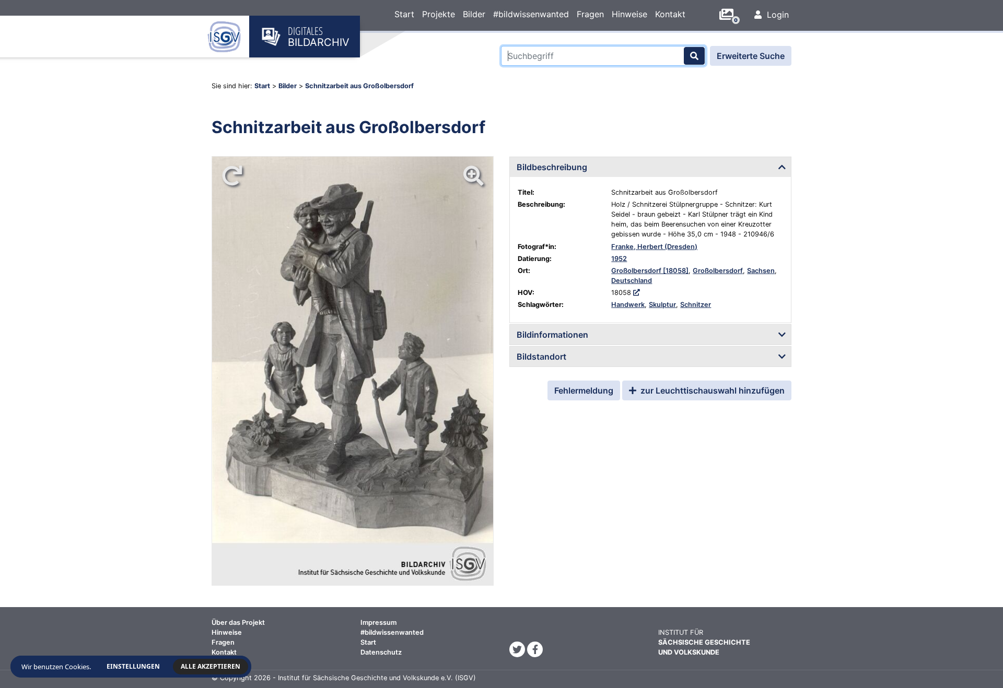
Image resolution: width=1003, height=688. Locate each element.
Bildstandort (541, 356)
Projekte (438, 14)
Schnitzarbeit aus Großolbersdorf (359, 86)
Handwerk (628, 305)
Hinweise (629, 14)
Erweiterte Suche (751, 56)
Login (776, 14)
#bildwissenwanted (531, 14)
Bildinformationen (552, 334)
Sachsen (761, 271)
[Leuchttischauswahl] (730, 14)
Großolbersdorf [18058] (650, 271)
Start (404, 14)
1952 (619, 259)
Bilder (474, 14)
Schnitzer (695, 305)
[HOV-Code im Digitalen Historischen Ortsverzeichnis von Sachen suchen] (636, 292)
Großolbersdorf (718, 271)
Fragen (590, 14)
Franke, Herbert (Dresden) (654, 247)
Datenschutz (381, 652)
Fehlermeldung (583, 390)
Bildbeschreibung (552, 167)
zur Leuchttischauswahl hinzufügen (711, 390)
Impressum (378, 622)
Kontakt (670, 14)
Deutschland (631, 280)
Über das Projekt (238, 622)
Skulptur (662, 305)
